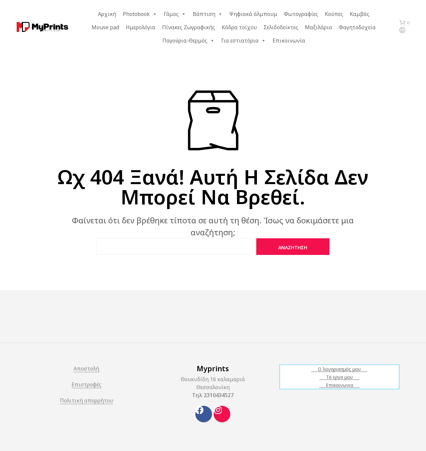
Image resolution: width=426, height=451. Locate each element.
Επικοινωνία (289, 40)
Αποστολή (86, 369)
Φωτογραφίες (301, 14)
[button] (404, 23)
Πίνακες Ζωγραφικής (188, 27)
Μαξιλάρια (318, 27)
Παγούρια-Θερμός (184, 40)
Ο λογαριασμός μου (339, 369)
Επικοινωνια (339, 385)
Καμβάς (359, 14)
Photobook (136, 14)
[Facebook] (203, 414)
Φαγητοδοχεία (357, 27)
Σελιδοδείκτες (281, 27)
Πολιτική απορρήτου (86, 401)
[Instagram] (222, 414)
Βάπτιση (204, 14)
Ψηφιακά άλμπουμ (253, 14)
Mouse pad (105, 27)
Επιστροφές (87, 385)
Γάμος (171, 14)
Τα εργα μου (339, 377)
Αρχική (107, 14)
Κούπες (334, 14)
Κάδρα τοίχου (239, 27)
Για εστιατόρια (240, 40)
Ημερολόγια (140, 27)
